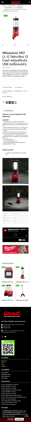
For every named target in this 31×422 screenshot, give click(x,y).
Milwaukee (10, 91)
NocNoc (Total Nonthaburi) (8, 399)
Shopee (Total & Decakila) (8, 388)
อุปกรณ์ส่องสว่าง (5, 376)
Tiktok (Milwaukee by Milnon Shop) (11, 401)
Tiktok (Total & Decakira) (8, 404)
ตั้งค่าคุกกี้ (10, 419)
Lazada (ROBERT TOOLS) (8, 392)
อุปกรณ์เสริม (4, 378)
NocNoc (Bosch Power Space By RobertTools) (14, 397)
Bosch (3, 363)
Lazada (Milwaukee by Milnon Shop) (11, 390)
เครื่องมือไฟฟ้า (18, 91)
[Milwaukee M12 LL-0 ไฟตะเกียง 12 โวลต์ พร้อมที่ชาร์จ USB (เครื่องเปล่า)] (15, 28)
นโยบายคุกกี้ (12, 416)
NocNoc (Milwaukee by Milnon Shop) (11, 395)
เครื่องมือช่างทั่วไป (5, 374)
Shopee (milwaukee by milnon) (9, 384)
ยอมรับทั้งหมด (19, 419)
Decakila (3, 366)
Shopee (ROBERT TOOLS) (8, 386)
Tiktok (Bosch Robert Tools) (9, 402)
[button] (29, 2)
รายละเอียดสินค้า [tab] (8, 111)
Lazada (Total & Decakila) (8, 393)
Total (2, 364)
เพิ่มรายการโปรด (8, 87)
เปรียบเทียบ (19, 87)
